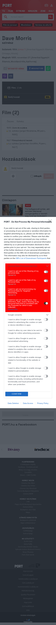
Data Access (28, 403)
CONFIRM (16, 394)
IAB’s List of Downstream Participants (31, 258)
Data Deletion (13, 403)
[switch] (46, 271)
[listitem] (28, 266)
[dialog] (28, 312)
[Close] (50, 222)
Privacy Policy (42, 403)
